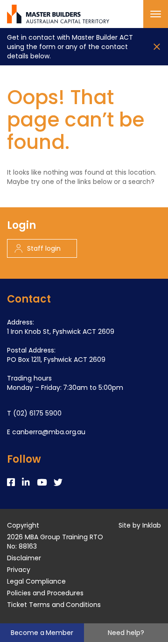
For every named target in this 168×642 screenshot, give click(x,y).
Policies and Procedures (45, 593)
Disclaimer (24, 558)
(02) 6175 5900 (37, 413)
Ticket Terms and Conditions (54, 604)
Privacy (18, 569)
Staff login (44, 248)
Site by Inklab (140, 525)
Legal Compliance (36, 581)
